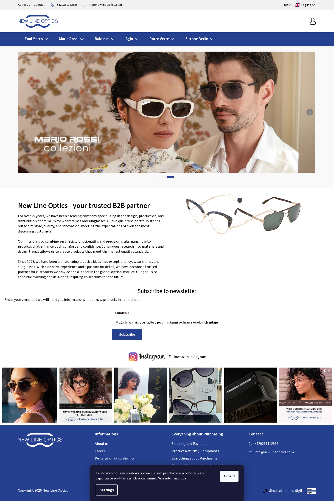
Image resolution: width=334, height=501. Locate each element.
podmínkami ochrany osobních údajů (187, 322)
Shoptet (275, 490)
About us (24, 5)
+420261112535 (67, 5)
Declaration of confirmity (115, 458)
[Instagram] (261, 461)
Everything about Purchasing (194, 458)
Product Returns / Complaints (195, 451)
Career (100, 451)
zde (183, 478)
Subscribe (127, 334)
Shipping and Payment (189, 443)
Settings (107, 490)
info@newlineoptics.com (105, 5)
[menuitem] (35, 39)
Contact (39, 5)
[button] (23, 112)
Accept (229, 476)
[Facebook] (252, 461)
